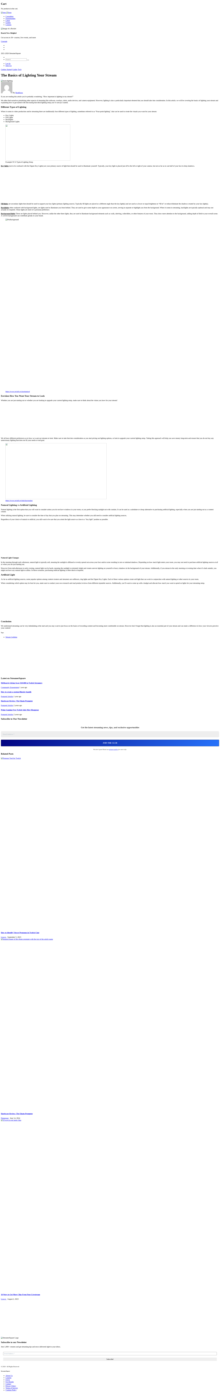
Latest (8, 21)
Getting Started (6, 70)
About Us (9, 1376)
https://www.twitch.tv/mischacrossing (19, 501)
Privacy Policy (11, 1386)
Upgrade (4, 41)
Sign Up (9, 66)
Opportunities (10, 18)
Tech (19, 70)
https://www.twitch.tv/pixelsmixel (18, 392)
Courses (8, 25)
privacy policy (113, 749)
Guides (8, 23)
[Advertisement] (110, 185)
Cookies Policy (11, 1390)
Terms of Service (12, 1388)
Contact (8, 1384)
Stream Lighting (11, 637)
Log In (8, 64)
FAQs (8, 1380)
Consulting (9, 16)
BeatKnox (19, 93)
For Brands (10, 1382)
